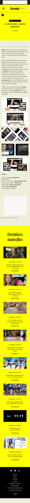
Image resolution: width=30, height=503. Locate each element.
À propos (15, 474)
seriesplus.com (6, 80)
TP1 (22, 50)
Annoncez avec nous (15, 483)
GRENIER (15, 493)
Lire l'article (15, 270)
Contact (15, 481)
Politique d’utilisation (15, 490)
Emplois (15, 479)
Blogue (15, 476)
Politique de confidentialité (15, 488)
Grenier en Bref (15, 485)
